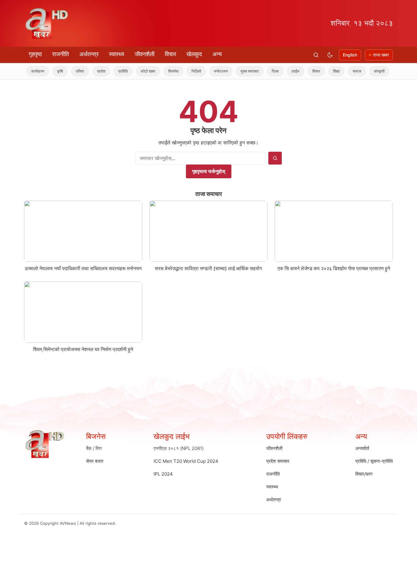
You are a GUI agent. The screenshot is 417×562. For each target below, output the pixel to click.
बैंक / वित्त (94, 448)
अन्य (217, 54)
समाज (348, 71)
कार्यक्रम (29, 71)
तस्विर (71, 71)
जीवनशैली (144, 54)
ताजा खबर (381, 54)
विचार (170, 54)
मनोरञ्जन (212, 71)
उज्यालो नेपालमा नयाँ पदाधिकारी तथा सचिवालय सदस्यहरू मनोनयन (83, 268)
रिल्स (266, 71)
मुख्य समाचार (241, 71)
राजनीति (60, 54)
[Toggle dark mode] (330, 55)
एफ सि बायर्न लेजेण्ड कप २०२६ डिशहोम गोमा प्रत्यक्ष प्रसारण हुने (333, 268)
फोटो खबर (139, 71)
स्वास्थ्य (116, 54)
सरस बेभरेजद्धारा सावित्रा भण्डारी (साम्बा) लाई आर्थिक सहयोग (208, 268)
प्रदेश (93, 71)
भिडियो (188, 71)
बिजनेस (165, 71)
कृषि (52, 71)
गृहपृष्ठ (35, 54)
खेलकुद (194, 54)
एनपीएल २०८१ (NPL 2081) (179, 448)
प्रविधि (115, 71)
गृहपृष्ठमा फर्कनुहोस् (208, 171)
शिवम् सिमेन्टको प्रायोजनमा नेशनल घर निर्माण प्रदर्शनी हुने (83, 349)
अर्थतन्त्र (89, 54)
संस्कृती (371, 71)
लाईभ (287, 71)
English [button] (350, 54)
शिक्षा (328, 71)
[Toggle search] (316, 55)
